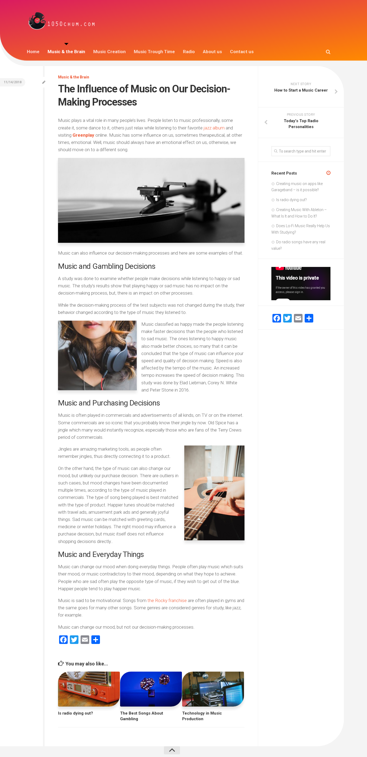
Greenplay (84, 135)
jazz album (214, 128)
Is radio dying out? (75, 713)
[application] (300, 283)
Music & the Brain (66, 51)
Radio (189, 51)
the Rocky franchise (167, 600)
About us (212, 51)
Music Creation (109, 51)
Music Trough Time (154, 51)
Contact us (242, 51)
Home (33, 51)
